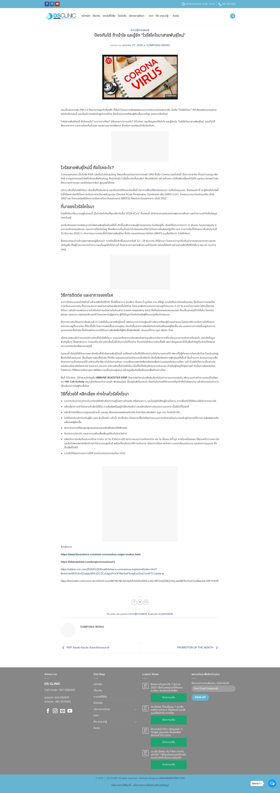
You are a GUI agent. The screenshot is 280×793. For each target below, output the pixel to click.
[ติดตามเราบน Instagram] (52, 4)
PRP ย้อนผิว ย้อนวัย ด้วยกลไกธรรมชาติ (87, 648)
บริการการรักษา (136, 16)
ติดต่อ (176, 16)
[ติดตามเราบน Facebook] (47, 4)
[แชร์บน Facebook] (134, 602)
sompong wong (158, 45)
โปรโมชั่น (122, 16)
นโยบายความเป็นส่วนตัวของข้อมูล (151, 785)
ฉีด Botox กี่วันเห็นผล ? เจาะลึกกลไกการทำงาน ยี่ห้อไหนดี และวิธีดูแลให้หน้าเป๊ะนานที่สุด (168, 710)
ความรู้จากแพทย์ (140, 30)
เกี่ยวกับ (96, 16)
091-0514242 (63, 702)
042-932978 (61, 698)
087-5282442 (67, 690)
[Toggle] (136, 709)
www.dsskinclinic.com (172, 778)
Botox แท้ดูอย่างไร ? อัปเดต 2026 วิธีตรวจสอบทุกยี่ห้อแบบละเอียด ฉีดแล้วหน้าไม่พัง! (167, 687)
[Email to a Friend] (146, 602)
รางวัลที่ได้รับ (109, 16)
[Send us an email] (62, 711)
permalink (167, 614)
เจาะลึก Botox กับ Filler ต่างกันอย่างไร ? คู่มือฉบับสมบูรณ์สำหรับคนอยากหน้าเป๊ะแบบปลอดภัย (168, 754)
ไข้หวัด (156, 190)
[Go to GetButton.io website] (272, 790)
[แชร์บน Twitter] (140, 602)
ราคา (151, 16)
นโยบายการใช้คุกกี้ (121, 785)
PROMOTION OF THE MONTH (195, 648)
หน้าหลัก (86, 16)
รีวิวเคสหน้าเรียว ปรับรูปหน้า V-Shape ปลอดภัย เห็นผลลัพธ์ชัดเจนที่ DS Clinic (167, 732)
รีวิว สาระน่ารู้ (162, 16)
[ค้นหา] (232, 16)
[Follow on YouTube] (57, 4)
